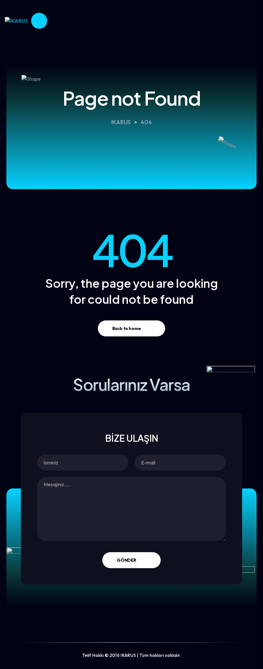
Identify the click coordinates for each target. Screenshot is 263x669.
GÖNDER (126, 560)
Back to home (126, 328)
